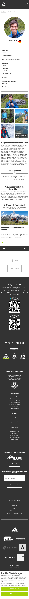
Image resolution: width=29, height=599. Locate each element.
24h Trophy (14, 417)
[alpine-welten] (6, 358)
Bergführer (3, 11)
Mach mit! (14, 464)
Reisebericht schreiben (14, 402)
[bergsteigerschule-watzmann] (23, 358)
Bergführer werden (14, 435)
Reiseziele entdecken (14, 396)
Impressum (14, 498)
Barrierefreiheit (14, 503)
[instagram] (9, 344)
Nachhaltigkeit (14, 433)
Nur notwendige (14, 588)
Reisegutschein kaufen (14, 404)
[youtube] (20, 344)
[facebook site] (14, 349)
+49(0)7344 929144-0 (15, 376)
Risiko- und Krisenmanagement (14, 513)
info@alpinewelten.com (14, 379)
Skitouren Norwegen (14, 421)
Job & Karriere (14, 439)
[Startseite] (3, 5)
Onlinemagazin (14, 406)
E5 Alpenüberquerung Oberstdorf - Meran (14, 179)
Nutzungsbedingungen (14, 500)
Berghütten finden (14, 398)
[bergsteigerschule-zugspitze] (14, 358)
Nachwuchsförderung (14, 437)
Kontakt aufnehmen (14, 408)
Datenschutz (14, 505)
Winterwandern (14, 423)
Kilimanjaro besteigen (14, 419)
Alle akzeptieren (14, 593)
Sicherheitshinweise (14, 510)
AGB (14, 508)
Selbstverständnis (14, 431)
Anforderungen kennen (14, 400)
